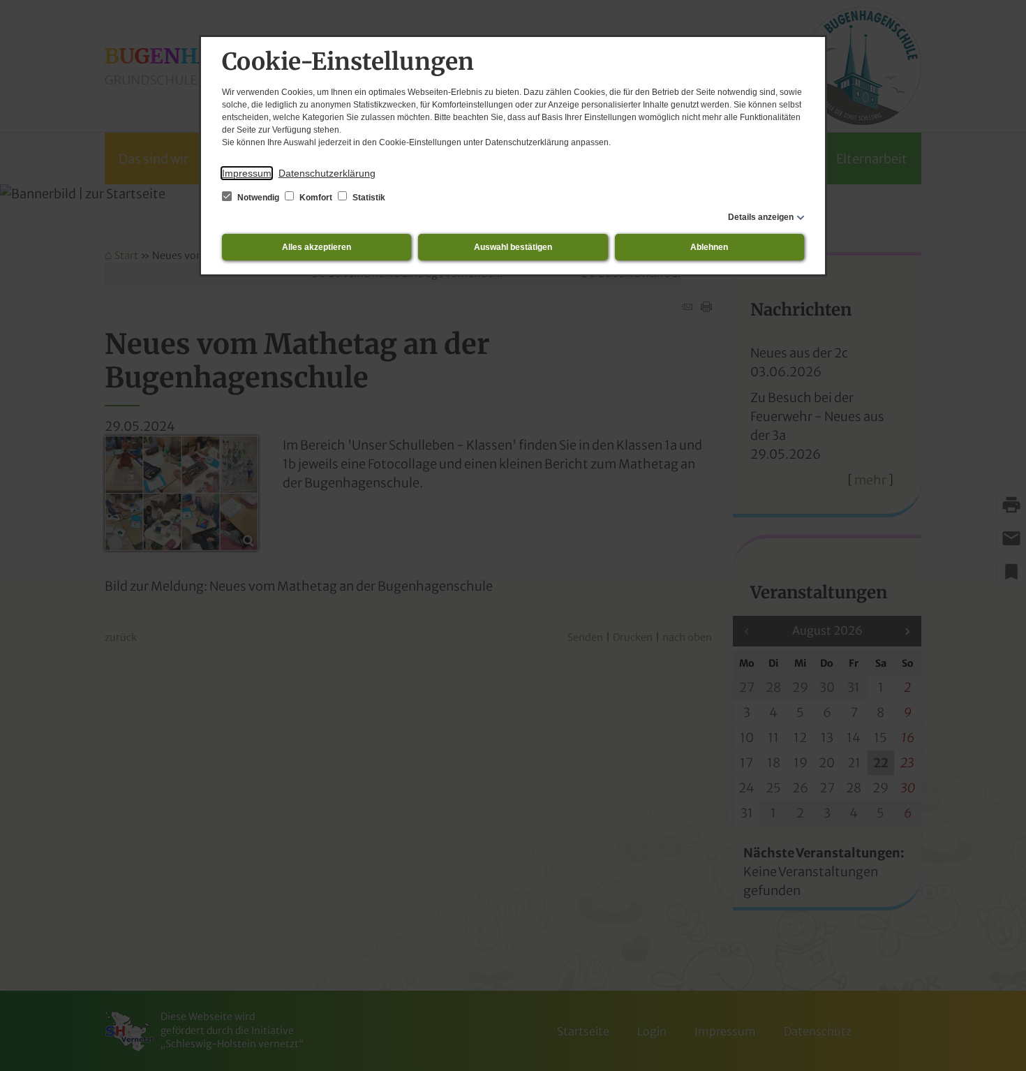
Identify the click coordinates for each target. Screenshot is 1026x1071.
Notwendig (258, 197)
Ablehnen (709, 247)
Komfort (315, 197)
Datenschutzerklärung (327, 173)
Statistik (367, 197)
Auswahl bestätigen (513, 247)
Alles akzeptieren (316, 247)
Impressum (247, 173)
